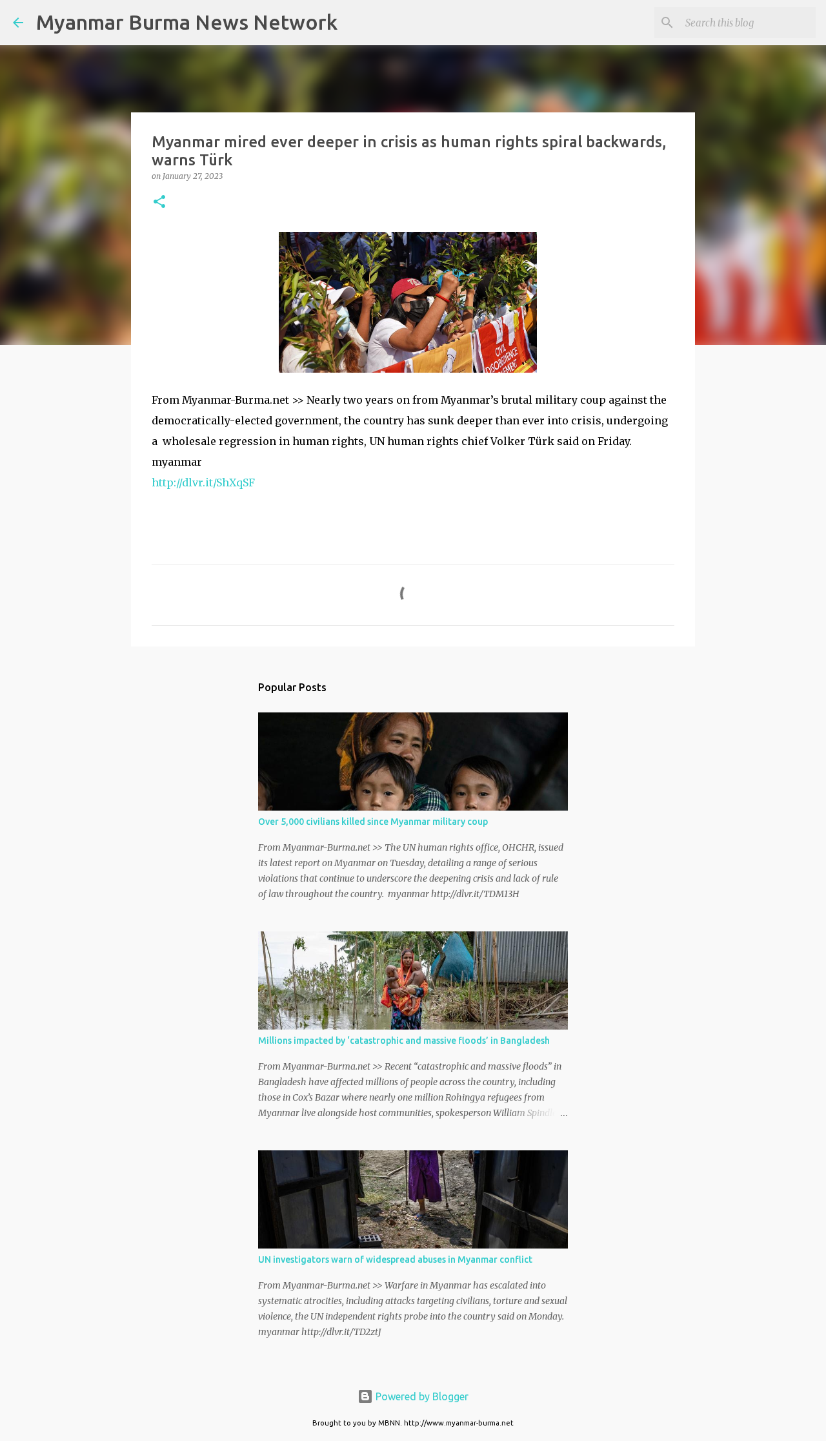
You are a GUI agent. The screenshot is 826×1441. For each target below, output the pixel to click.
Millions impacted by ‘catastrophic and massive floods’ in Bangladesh (404, 1040)
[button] (159, 202)
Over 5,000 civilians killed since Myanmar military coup (373, 821)
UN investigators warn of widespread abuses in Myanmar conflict (395, 1259)
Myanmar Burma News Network (186, 22)
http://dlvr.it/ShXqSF (203, 482)
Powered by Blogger (420, 1396)
